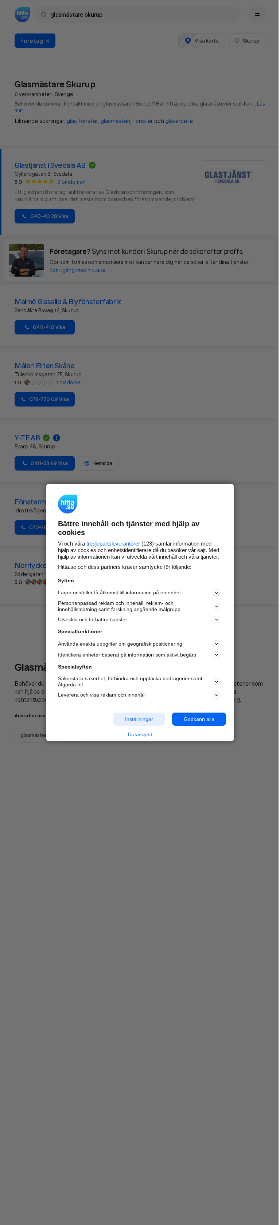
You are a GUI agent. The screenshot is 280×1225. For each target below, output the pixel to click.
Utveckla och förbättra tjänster (92, 619)
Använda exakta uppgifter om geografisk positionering (120, 644)
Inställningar (139, 719)
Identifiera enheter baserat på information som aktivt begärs (127, 655)
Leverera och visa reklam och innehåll (101, 695)
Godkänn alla (199, 719)
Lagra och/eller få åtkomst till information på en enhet (119, 592)
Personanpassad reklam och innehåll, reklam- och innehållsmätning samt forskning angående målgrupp (119, 606)
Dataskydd (140, 734)
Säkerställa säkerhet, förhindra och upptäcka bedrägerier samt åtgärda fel (130, 681)
